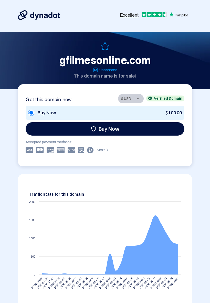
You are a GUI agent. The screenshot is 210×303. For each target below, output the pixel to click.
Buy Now (109, 129)
